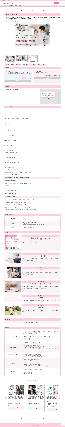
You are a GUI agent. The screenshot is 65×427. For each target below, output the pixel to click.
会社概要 (24, 423)
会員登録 (51, 3)
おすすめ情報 (11, 5)
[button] (10, 10)
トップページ (20, 423)
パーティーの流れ (33, 64)
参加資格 (7, 64)
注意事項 (43, 64)
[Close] (54, 93)
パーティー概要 (25, 64)
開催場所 (12, 64)
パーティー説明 (18, 64)
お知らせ (15, 5)
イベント (49, 96)
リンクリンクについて (30, 423)
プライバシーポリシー (38, 423)
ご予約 (39, 64)
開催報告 (19, 5)
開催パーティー (5, 5)
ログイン (56, 2)
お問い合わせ (44, 423)
